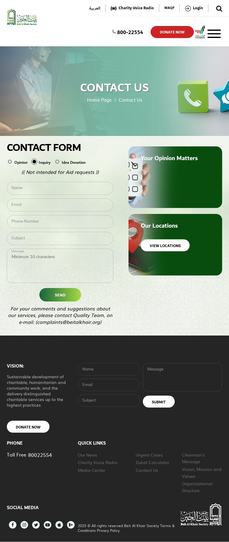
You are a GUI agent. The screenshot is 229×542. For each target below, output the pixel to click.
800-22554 (130, 32)
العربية (94, 8)
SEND (60, 295)
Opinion (20, 163)
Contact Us (147, 470)
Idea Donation (74, 163)
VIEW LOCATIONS (165, 246)
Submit (159, 402)
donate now (172, 32)
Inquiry (44, 163)
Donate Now (28, 427)
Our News (87, 455)
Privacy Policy (108, 530)
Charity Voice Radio (97, 462)
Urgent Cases (149, 455)
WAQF (169, 8)
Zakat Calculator (152, 462)
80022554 (40, 454)
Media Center (91, 470)
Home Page (99, 99)
